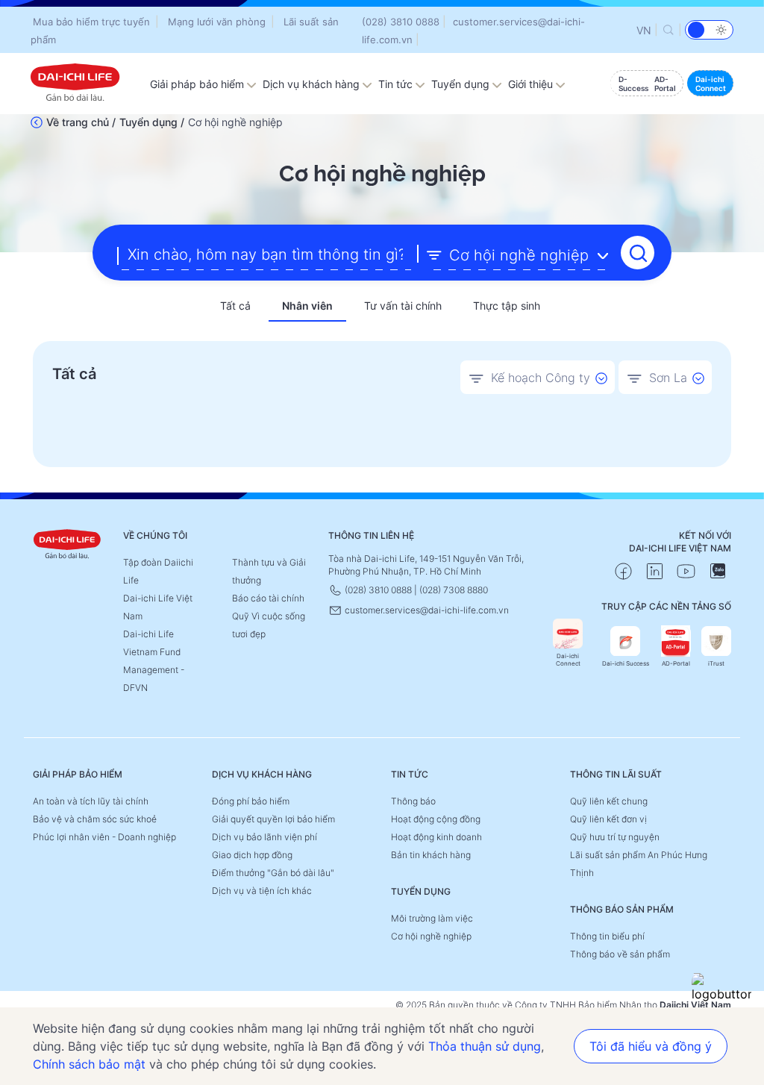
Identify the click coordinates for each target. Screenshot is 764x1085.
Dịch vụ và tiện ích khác (262, 890)
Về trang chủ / (81, 122)
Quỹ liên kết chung (609, 801)
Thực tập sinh (506, 305)
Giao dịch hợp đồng (252, 854)
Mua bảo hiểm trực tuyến (91, 22)
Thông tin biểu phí (607, 936)
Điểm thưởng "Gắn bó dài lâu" (273, 872)
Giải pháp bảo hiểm (198, 84)
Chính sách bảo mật (89, 1064)
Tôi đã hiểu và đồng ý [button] (650, 1046)
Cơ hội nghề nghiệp (431, 936)
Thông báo (413, 801)
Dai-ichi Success (625, 663)
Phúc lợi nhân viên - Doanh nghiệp (104, 836)
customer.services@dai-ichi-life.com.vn (425, 610)
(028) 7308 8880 (453, 589)
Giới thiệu (532, 84)
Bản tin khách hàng (431, 854)
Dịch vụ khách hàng (313, 84)
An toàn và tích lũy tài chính (90, 801)
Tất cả (235, 305)
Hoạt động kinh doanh (436, 836)
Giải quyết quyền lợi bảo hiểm (273, 819)
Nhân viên (307, 305)
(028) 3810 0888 (400, 22)
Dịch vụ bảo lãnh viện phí (264, 836)
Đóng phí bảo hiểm (250, 801)
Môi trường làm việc (432, 918)
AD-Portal (676, 663)
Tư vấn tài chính (403, 305)
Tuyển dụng (461, 84)
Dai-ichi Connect (568, 659)
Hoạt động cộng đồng (435, 819)
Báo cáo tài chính (268, 598)
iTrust (716, 663)
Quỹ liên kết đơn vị (608, 819)
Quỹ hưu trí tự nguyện (615, 836)
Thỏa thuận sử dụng (484, 1046)
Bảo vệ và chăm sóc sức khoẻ (95, 819)
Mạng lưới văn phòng (217, 22)
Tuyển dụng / (151, 122)
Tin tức (397, 84)
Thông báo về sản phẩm (620, 954)
